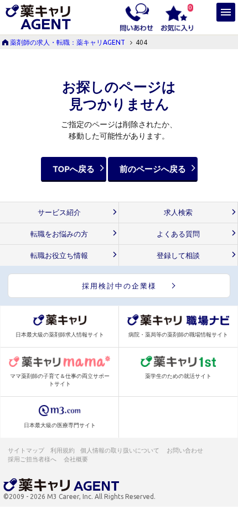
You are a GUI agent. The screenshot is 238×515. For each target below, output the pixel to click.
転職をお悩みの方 (59, 234)
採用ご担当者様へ (33, 459)
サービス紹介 (59, 212)
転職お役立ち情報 (59, 255)
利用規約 (62, 450)
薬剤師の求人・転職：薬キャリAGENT (67, 42)
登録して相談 (178, 255)
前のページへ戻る (153, 169)
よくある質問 (178, 234)
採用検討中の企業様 (119, 286)
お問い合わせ (185, 450)
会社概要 (76, 459)
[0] (177, 16)
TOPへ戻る (74, 169)
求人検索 (178, 212)
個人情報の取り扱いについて (120, 450)
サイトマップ (26, 450)
